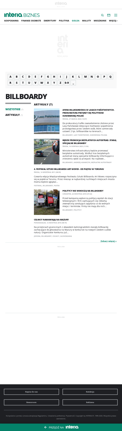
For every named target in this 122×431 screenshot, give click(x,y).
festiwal (38, 185)
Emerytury (50, 20)
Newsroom (31, 402)
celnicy (56, 236)
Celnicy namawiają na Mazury (51, 219)
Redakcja (90, 392)
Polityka (64, 20)
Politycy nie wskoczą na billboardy (82, 190)
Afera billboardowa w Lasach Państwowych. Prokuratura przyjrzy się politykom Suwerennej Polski (88, 112)
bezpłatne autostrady (101, 162)
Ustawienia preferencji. (56, 416)
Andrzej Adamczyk (82, 162)
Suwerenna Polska (98, 135)
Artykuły (12, 115)
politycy (78, 210)
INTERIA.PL (90, 416)
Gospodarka (11, 20)
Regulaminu (42, 416)
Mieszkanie (100, 20)
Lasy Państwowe (81, 135)
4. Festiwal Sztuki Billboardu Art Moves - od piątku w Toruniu (69, 169)
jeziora (37, 236)
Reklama (90, 402)
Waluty (86, 20)
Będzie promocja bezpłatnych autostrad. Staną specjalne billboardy (89, 142)
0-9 (67, 82)
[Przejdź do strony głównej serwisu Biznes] (32, 15)
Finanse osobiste (31, 20)
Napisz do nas (31, 392)
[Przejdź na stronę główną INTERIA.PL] (13, 15)
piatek (57, 185)
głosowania (66, 236)
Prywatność (70, 416)
